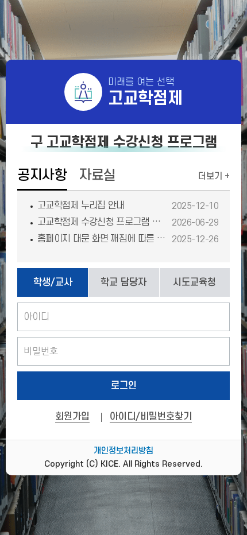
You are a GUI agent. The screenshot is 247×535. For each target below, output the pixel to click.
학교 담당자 (123, 282)
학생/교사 (52, 282)
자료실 (97, 175)
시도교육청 (194, 282)
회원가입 (72, 417)
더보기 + (214, 176)
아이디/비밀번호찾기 (151, 417)
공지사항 (42, 175)
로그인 (124, 386)
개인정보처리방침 (123, 451)
